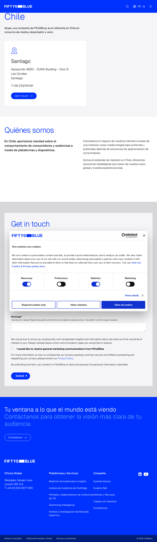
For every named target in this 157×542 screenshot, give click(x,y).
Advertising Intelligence (62, 505)
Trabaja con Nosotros (105, 501)
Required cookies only (34, 304)
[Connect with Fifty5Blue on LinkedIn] (140, 474)
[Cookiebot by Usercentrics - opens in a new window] (124, 235)
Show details (132, 295)
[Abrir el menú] (151, 6)
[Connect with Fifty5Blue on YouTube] (146, 474)
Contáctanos (15, 437)
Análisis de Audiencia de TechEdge (68, 488)
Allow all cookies (123, 304)
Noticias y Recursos (104, 494)
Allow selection (78, 304)
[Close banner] (144, 235)
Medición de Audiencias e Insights (67, 481)
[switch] (61, 284)
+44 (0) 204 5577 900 (19, 488)
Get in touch (21, 95)
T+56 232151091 (22, 86)
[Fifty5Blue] (18, 6)
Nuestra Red (100, 488)
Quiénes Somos (102, 481)
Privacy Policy (65, 358)
